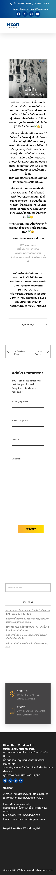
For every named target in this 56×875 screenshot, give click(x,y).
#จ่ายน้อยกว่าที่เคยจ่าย (28, 253)
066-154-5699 (31, 815)
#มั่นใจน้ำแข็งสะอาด (28, 249)
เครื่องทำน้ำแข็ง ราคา (41, 768)
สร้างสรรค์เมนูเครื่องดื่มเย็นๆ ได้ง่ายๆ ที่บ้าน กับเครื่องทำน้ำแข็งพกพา (27, 628)
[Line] (31, 14)
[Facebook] (18, 14)
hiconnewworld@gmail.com (28, 819)
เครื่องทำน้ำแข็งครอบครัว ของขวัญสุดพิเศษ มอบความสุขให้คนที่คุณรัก (27, 620)
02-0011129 (14, 815)
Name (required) (20, 401)
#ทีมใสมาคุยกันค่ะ (20, 102)
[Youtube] (37, 14)
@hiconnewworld (20, 804)
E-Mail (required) (20, 420)
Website (15, 439)
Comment (16, 458)
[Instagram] (25, 14)
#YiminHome (28, 245)
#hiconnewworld (20, 257)
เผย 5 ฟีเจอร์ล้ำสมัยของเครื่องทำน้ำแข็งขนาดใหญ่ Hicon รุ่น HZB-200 (27, 612)
